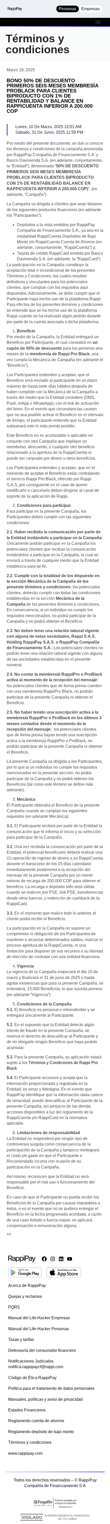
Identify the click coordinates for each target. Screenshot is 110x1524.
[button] (98, 22)
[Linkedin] (61, 1258)
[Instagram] (52, 1258)
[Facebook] (44, 1258)
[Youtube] (69, 1258)
